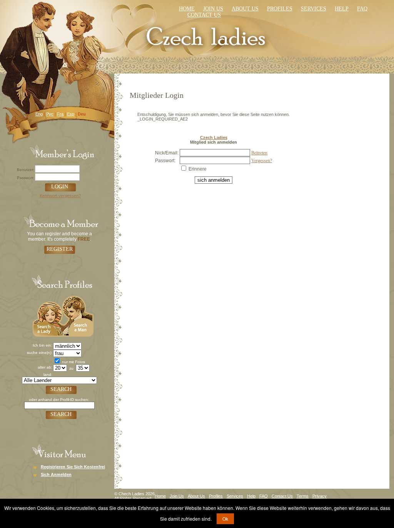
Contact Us (282, 496)
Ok (225, 518)
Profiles (279, 9)
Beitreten (259, 153)
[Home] (207, 35)
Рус (49, 114)
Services (313, 9)
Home (187, 9)
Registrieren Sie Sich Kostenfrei (73, 466)
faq (362, 9)
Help (342, 9)
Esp (70, 114)
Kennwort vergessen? (60, 195)
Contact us (204, 15)
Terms (303, 496)
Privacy (319, 496)
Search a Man (77, 315)
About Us (245, 9)
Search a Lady (47, 315)
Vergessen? (261, 160)
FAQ (263, 496)
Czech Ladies (213, 137)
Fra (60, 114)
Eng (39, 114)
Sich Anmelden (56, 474)
